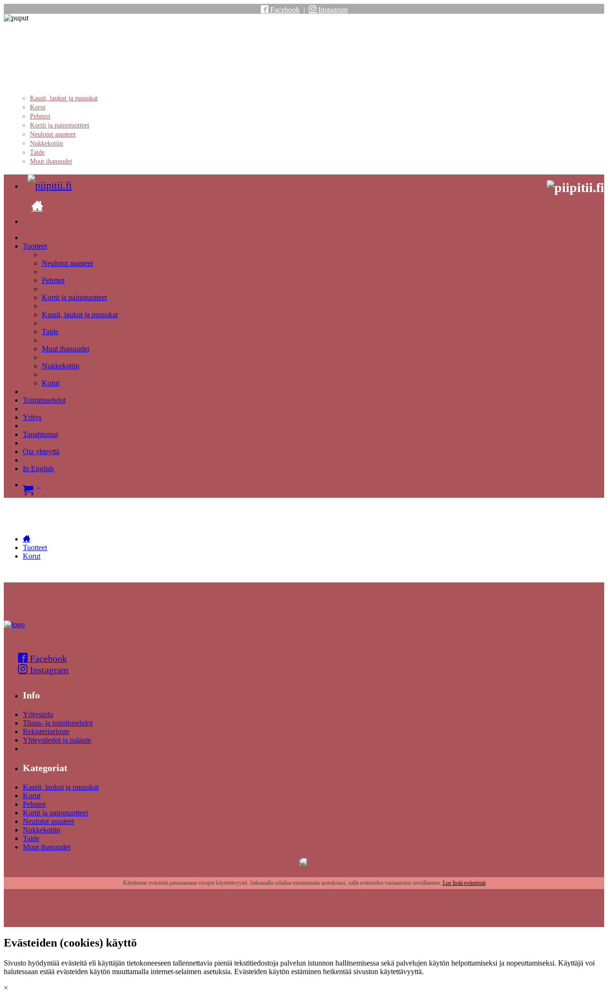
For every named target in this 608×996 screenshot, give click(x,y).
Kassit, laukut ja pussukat (64, 98)
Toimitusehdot (44, 400)
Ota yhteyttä (41, 451)
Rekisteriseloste (46, 731)
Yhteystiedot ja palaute (57, 740)
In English (38, 468)
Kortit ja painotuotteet (59, 125)
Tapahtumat (40, 434)
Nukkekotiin (46, 143)
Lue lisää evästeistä (464, 883)
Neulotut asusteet (53, 134)
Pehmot (40, 116)
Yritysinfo (38, 714)
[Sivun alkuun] (14, 624)
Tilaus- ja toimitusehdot (58, 723)
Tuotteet (35, 246)
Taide (37, 152)
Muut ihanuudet (51, 161)
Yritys (32, 417)
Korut (38, 107)
